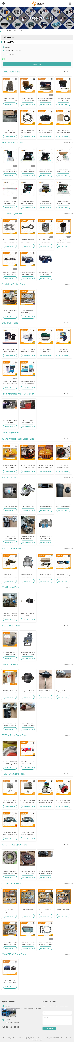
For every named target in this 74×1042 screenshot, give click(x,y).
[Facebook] (7, 1027)
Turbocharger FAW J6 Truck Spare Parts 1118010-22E (28, 506)
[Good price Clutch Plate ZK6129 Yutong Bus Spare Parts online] (10, 860)
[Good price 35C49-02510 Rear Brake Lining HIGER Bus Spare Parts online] (27, 789)
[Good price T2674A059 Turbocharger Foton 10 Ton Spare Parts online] (10, 750)
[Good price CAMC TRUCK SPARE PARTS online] (27, 602)
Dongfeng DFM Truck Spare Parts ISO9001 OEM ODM (28, 693)
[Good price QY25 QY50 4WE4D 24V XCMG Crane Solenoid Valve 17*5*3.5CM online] (27, 454)
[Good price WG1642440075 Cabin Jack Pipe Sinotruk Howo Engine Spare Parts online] (27, 119)
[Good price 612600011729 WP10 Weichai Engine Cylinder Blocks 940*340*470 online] (27, 931)
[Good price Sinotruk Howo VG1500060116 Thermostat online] (63, 338)
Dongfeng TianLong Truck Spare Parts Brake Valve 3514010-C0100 (63, 693)
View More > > (68, 71)
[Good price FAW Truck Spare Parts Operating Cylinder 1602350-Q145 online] (45, 493)
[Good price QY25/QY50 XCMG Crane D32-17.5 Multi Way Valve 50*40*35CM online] (45, 454)
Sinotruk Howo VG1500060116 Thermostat (63, 351)
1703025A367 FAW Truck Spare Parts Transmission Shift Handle (63, 506)
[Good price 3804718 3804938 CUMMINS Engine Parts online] (27, 299)
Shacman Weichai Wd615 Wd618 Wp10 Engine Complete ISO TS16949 (27, 274)
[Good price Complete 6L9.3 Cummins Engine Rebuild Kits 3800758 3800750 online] (10, 898)
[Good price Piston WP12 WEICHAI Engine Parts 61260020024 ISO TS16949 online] (45, 228)
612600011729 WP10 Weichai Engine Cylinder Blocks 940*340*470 (28, 944)
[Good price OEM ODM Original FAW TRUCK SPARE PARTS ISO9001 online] (45, 525)
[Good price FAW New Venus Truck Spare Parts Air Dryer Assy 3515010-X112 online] (10, 525)
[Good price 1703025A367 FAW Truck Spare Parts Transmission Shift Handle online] (63, 493)
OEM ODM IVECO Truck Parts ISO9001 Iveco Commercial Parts (28, 654)
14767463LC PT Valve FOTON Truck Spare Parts (27, 764)
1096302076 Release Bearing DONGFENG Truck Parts (10, 983)
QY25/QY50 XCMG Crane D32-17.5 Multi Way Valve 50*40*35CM (45, 467)
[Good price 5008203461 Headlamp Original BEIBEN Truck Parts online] (63, 563)
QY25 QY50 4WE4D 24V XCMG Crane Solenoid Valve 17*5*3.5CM (28, 467)
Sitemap (15, 1038)
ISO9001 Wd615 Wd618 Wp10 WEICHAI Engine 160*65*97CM (46, 274)
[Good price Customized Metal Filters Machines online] (10, 409)
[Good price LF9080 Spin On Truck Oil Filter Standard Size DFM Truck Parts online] (10, 679)
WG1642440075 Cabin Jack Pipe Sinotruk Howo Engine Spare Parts (28, 132)
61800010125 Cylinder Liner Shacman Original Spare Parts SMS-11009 (10, 384)
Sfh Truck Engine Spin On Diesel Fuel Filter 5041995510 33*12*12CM (10, 654)
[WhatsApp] (3, 59)
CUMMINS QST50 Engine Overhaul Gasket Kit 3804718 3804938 (10, 944)
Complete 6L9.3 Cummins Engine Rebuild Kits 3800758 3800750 (10, 912)
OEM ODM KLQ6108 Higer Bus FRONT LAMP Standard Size (28, 835)
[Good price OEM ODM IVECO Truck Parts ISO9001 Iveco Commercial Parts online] (27, 641)
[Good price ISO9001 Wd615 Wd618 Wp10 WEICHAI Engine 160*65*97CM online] (45, 261)
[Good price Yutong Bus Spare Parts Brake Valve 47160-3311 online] (45, 860)
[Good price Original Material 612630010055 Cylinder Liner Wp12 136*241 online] (63, 228)
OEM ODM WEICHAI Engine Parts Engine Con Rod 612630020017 (28, 242)
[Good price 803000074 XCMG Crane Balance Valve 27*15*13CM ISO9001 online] (10, 454)
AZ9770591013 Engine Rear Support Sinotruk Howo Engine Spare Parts (45, 132)
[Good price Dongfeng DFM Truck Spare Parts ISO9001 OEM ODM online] (27, 679)
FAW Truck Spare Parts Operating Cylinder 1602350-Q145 (45, 506)
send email (49, 1028)
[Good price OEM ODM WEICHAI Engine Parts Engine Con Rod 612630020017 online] (27, 228)
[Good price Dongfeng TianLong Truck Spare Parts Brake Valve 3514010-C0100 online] (63, 679)
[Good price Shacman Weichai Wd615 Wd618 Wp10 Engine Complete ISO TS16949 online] (27, 261)
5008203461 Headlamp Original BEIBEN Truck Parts (63, 577)
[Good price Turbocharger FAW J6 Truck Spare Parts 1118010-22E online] (27, 493)
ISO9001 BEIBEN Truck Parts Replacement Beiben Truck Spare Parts (27, 577)
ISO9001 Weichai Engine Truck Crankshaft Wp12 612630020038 (10, 274)
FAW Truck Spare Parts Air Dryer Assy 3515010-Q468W (28, 538)
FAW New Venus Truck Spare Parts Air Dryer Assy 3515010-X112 (10, 538)
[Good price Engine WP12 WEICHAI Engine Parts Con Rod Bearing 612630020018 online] (10, 228)
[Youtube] (14, 1027)
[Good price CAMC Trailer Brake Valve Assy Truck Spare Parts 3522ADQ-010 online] (10, 602)
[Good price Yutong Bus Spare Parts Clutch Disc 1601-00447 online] (27, 860)
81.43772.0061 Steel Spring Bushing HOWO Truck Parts (27, 100)
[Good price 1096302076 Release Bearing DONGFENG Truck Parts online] (10, 969)
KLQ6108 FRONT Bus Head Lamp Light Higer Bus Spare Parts (10, 835)
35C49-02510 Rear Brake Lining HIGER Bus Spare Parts (27, 802)
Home (4, 31)
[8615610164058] (18, 1027)
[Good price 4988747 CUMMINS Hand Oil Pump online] (10, 299)
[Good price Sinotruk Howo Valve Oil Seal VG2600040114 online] (27, 370)
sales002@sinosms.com (13, 51)
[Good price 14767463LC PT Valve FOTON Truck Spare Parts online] (27, 750)
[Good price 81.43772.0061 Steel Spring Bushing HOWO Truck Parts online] (27, 87)
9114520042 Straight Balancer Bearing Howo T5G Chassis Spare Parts (63, 132)
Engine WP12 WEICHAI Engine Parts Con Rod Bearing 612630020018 (10, 242)
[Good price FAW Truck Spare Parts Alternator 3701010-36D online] (10, 493)
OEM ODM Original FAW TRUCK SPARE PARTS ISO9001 (46, 538)
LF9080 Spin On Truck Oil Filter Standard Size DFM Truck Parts (10, 693)
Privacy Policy (7, 1038)
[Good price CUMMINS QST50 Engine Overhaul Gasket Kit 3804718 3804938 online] (10, 931)
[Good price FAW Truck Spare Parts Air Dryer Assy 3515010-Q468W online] (27, 525)
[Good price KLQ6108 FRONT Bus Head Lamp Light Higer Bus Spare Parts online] (10, 821)
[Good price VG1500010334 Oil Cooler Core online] (45, 338)
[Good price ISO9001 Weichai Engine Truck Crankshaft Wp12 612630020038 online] (10, 261)
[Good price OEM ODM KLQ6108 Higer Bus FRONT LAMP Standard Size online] (27, 821)
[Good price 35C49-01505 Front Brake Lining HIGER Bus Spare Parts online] (10, 789)
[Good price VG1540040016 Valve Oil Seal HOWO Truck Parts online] (10, 87)
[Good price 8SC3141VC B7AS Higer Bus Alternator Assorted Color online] (63, 789)
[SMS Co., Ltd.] (37, 3)
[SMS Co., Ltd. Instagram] (11, 1027)
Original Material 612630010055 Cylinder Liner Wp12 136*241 (63, 242)
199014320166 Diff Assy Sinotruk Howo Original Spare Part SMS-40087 (28, 351)
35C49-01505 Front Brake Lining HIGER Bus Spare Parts (10, 802)
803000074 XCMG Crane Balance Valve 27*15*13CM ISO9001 (10, 467)
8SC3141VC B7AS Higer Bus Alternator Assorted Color (63, 802)
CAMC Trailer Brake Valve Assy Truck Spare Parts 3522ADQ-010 (10, 616)
